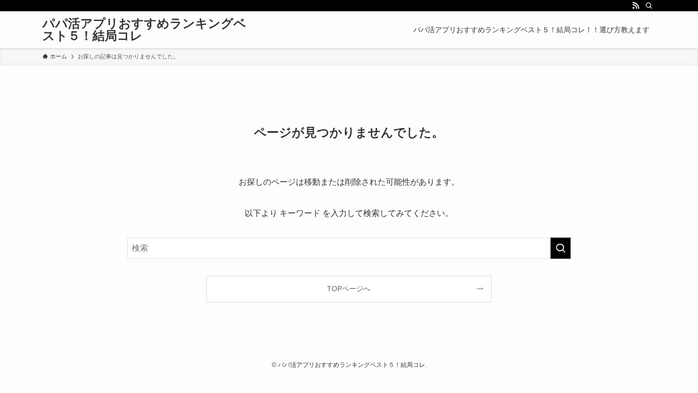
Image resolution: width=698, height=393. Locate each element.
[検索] (649, 5)
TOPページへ (348, 289)
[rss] (635, 5)
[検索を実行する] (560, 248)
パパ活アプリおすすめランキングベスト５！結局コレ (144, 29)
